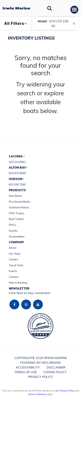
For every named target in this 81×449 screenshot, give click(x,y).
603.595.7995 (17, 184)
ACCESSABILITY (28, 367)
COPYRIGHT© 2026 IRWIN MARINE (40, 358)
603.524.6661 (17, 161)
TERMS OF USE (25, 372)
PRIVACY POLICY (40, 377)
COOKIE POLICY (55, 372)
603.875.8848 (17, 173)
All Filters (14, 23)
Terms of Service (37, 394)
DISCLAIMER (56, 367)
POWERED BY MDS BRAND (40, 363)
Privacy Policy (66, 390)
